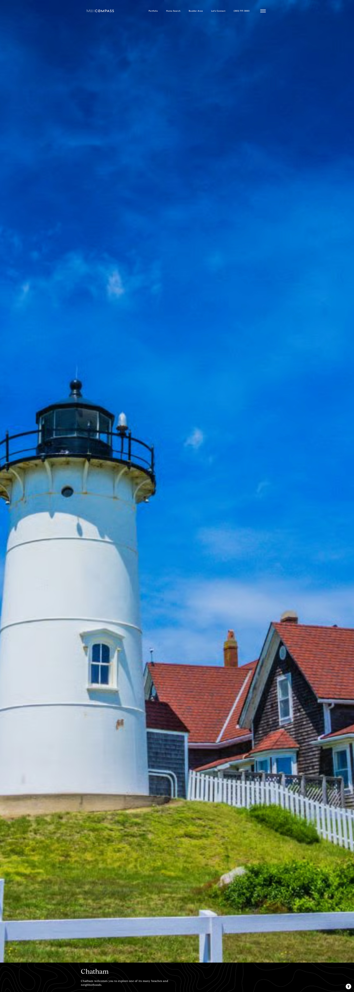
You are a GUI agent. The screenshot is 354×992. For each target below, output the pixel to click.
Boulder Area (196, 11)
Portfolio (153, 11)
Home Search (173, 11)
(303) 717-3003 (241, 11)
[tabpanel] (177, 481)
